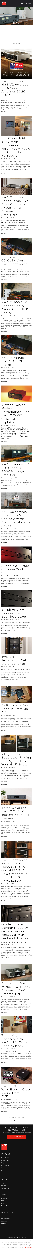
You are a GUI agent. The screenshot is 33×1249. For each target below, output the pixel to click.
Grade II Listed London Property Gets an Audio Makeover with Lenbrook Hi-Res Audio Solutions (14, 933)
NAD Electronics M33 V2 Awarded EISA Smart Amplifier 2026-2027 (15, 88)
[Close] (31, 1240)
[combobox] (4, 1247)
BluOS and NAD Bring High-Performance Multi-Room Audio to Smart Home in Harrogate (15, 146)
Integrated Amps (5, 1163)
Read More (4, 111)
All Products (4, 1173)
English (3, 1247)
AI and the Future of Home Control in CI (16, 569)
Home (14, 43)
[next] (23, 1121)
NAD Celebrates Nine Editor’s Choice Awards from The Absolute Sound (16, 519)
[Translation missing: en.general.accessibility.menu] (29, 3)
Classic (3, 1183)
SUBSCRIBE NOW (16, 1137)
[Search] (18, 3)
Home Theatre (5, 1165)
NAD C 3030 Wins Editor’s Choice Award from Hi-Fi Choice (16, 308)
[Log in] (21, 3)
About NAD (4, 1198)
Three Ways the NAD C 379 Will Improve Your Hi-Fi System (16, 813)
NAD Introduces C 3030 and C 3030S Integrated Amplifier (16, 470)
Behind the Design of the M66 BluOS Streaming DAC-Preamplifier (16, 989)
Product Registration (7, 1206)
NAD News (4, 1200)
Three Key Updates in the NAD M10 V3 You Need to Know (15, 1041)
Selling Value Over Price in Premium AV (15, 709)
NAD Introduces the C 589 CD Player (14, 361)
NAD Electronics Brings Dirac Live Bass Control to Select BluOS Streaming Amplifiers (15, 206)
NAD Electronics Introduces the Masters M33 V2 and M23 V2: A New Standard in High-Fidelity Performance (14, 870)
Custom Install (5, 1188)
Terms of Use (22, 1237)
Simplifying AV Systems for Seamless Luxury (14, 613)
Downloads (4, 1221)
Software (3, 1223)
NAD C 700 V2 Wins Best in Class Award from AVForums (16, 1091)
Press (2, 1203)
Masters (3, 1185)
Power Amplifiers (5, 1158)
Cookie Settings (11, 1237)
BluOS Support (5, 1218)
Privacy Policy (28, 1247)
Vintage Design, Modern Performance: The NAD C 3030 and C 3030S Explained (15, 413)
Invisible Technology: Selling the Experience (16, 660)
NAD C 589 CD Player (15, 375)
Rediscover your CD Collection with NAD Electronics (16, 260)
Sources (3, 1168)
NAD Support (5, 1216)
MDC (2, 1170)
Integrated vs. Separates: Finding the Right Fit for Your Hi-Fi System (16, 759)
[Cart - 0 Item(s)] (25, 3)
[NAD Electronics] (4, 3)
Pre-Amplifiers (5, 1160)
